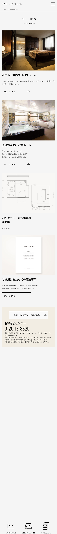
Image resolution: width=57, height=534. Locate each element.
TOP (4, 10)
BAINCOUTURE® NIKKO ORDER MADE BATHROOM (12, 4)
